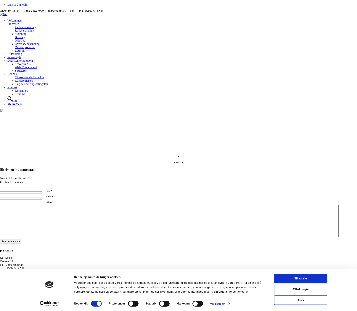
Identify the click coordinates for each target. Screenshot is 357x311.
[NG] (3, 14)
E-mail (49, 196)
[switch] (133, 304)
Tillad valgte (300, 289)
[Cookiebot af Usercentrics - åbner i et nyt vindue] (49, 304)
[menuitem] (182, 20)
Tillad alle (301, 278)
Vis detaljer (217, 303)
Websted (49, 202)
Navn (49, 191)
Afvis (300, 300)
